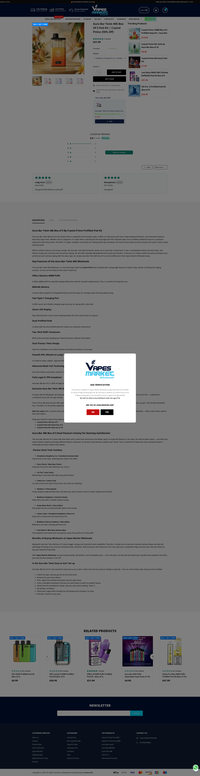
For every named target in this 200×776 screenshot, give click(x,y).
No (93, 412)
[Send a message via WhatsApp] (195, 767)
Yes (107, 412)
